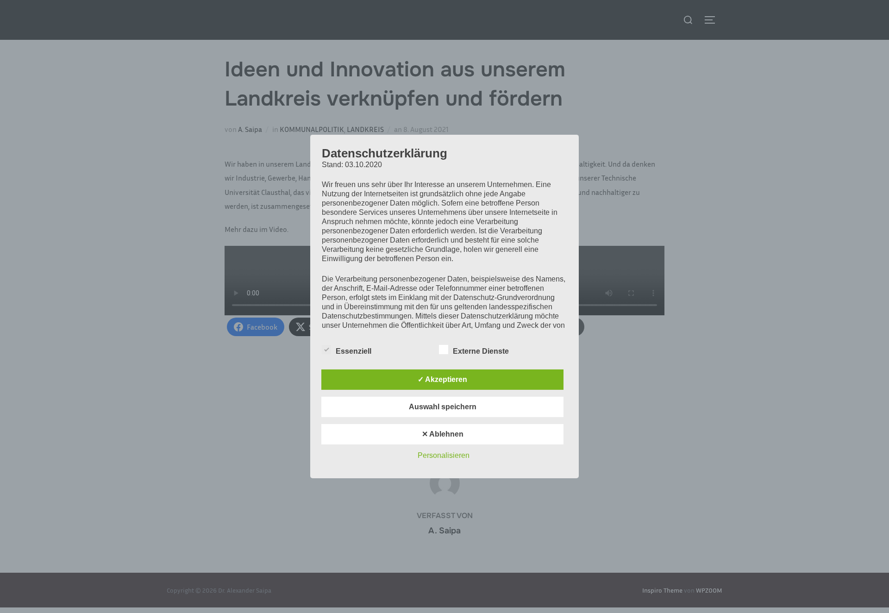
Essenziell (353, 351)
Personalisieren (444, 455)
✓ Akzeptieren (442, 379)
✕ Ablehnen (442, 434)
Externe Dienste (481, 351)
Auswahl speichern (442, 407)
